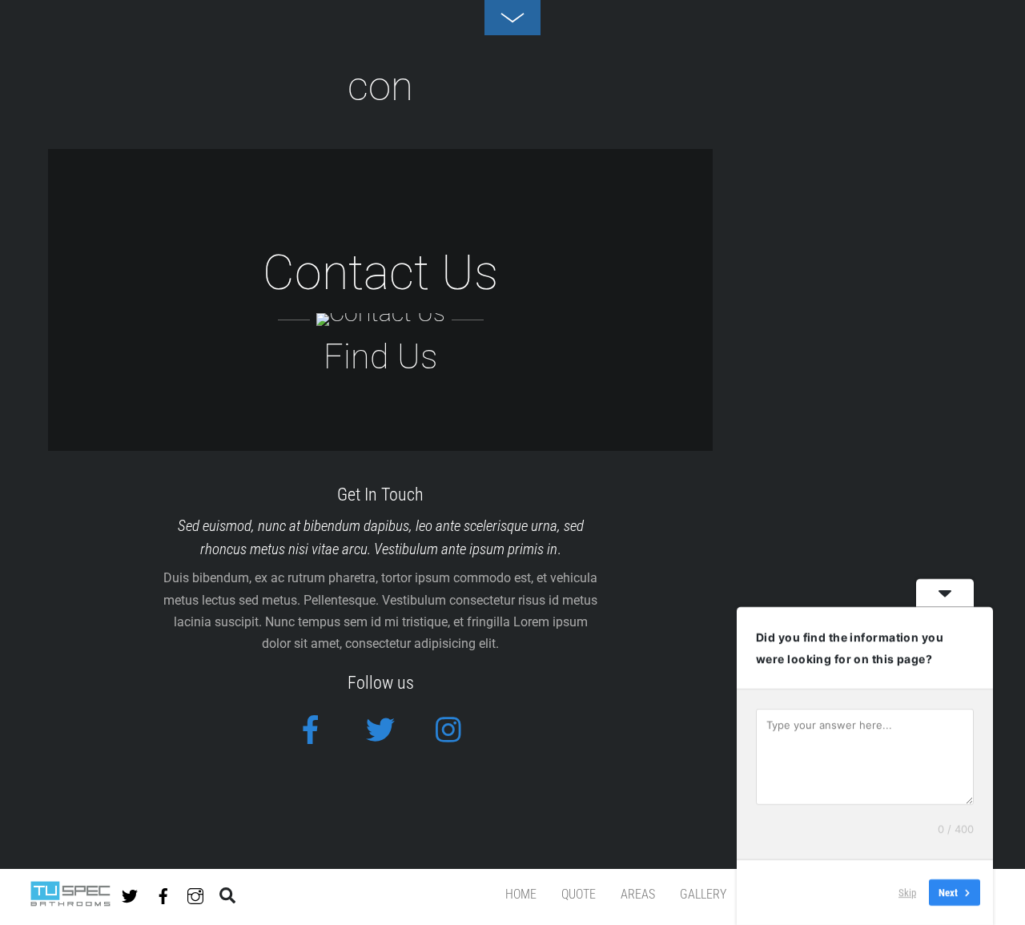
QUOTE (578, 894)
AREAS (638, 894)
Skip (907, 893)
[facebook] (163, 893)
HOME (521, 894)
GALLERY (703, 894)
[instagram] (195, 893)
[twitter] (130, 893)
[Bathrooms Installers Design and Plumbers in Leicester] (70, 899)
